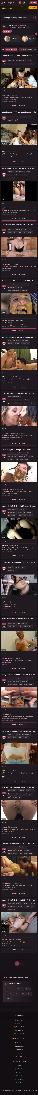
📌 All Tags (19, 1056)
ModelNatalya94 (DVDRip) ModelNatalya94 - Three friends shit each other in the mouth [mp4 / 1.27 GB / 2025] (19, 112)
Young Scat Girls (22, 515)
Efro (17, 994)
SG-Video (10, 284)
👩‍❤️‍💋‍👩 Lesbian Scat (11, 287)
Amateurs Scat (22, 456)
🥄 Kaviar (19, 1065)
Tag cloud (23, 49)
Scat (16, 64)
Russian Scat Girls (12, 509)
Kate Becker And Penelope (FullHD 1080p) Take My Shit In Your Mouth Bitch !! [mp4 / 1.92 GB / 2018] (19, 281)
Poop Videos (11, 171)
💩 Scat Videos (19, 1020)
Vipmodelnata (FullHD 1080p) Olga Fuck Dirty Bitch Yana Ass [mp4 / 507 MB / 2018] (19, 900)
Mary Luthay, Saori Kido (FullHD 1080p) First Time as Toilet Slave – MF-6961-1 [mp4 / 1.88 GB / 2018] (19, 337)
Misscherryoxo (19, 171)
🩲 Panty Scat (19, 1079)
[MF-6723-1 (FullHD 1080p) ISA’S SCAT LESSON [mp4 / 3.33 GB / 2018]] (19, 472)
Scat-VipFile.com (11, 49)
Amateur (9, 989)
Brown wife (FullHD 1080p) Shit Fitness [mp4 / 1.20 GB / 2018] (19, 618)
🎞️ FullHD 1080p (28, 232)
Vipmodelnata (22, 509)
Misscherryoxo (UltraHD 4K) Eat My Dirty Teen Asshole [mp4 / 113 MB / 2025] (19, 168)
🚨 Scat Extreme (11, 623)
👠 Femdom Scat (19, 1027)
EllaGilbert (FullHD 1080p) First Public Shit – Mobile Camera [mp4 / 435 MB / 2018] (19, 787)
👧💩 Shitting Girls (12, 232)
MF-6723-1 (24, 453)
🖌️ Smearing (19, 1049)
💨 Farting (19, 1075)
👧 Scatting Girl (28, 512)
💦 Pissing (19, 1072)
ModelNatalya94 (20, 60)
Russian (19, 512)
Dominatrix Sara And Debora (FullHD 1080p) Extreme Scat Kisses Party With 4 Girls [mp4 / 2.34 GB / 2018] (19, 393)
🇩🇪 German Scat (19, 1030)
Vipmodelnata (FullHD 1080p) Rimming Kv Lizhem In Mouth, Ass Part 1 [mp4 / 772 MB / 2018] (19, 506)
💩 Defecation (19, 1069)
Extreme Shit (10, 229)
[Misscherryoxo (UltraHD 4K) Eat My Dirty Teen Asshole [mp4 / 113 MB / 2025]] (19, 191)
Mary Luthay (25, 340)
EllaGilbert (21, 790)
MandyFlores (19, 229)
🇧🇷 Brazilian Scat (19, 1033)
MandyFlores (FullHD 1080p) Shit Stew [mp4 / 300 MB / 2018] (19, 224)
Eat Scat (20, 287)
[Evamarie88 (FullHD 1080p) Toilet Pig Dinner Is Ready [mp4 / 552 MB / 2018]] (19, 585)
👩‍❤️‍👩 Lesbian (10, 459)
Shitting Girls (11, 60)
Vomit (8, 998)
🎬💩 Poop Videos (12, 456)
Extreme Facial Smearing (13, 453)
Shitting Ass (22, 64)
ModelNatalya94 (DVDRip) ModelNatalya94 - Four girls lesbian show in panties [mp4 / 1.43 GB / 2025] (19, 56)
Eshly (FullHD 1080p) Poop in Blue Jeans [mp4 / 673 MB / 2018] (19, 731)
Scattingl (28, 171)
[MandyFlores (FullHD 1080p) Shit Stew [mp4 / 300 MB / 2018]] (19, 247)
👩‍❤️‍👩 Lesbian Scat (19, 1046)
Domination (18, 989)
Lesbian (29, 60)
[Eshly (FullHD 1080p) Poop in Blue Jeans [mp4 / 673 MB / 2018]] (19, 753)
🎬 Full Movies (19, 1023)
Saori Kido (10, 343)
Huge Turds (27, 229)
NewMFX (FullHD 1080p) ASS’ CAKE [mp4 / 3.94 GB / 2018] (19, 844)
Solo (17, 174)
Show (32, 17)
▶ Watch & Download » (19, 105)
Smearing (9, 994)
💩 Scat (17, 343)
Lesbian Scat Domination (13, 290)
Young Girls (30, 64)
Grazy (9, 678)
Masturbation (26, 994)
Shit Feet (30, 456)
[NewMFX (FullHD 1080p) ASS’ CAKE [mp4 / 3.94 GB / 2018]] (19, 866)
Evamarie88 (16, 567)
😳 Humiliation (19, 1043)
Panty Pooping (25, 734)
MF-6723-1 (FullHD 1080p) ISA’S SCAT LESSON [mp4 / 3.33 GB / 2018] (19, 450)
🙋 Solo (20, 737)
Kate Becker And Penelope (21, 284)
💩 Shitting (24, 290)
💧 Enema (19, 1053)
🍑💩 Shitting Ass (12, 515)
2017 (20, 232)
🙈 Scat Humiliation (12, 684)
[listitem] (12, 39)
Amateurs (10, 64)
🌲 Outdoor (19, 1082)
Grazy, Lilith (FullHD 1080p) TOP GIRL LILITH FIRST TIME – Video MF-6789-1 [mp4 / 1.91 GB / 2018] (19, 675)
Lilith (14, 678)
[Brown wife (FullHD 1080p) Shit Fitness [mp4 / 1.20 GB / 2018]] (19, 641)
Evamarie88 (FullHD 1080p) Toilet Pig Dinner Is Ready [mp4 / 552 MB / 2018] (19, 562)
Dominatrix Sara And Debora (14, 400)
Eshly (18, 734)
